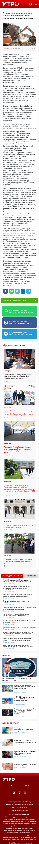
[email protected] (22, 810)
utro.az (30, 843)
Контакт (27, 785)
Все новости (31, 576)
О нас (11, 785)
